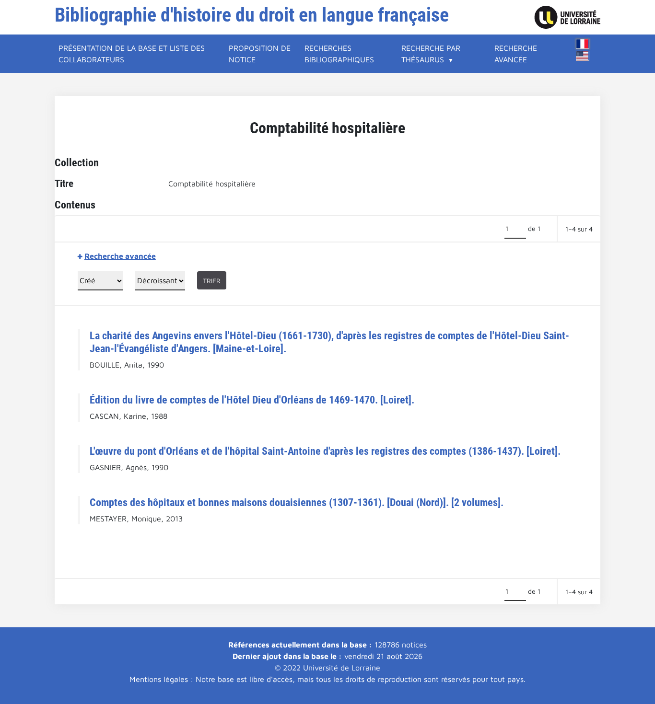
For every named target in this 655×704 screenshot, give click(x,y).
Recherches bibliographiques (339, 54)
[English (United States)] (582, 56)
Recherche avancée (515, 54)
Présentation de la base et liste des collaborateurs (131, 54)
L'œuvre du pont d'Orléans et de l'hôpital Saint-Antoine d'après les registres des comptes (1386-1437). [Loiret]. (325, 451)
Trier (212, 281)
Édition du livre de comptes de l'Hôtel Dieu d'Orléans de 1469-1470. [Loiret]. (252, 399)
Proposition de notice (260, 54)
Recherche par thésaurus (430, 54)
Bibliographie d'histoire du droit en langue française (252, 15)
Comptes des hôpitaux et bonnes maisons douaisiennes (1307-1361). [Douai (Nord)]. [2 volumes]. (296, 502)
